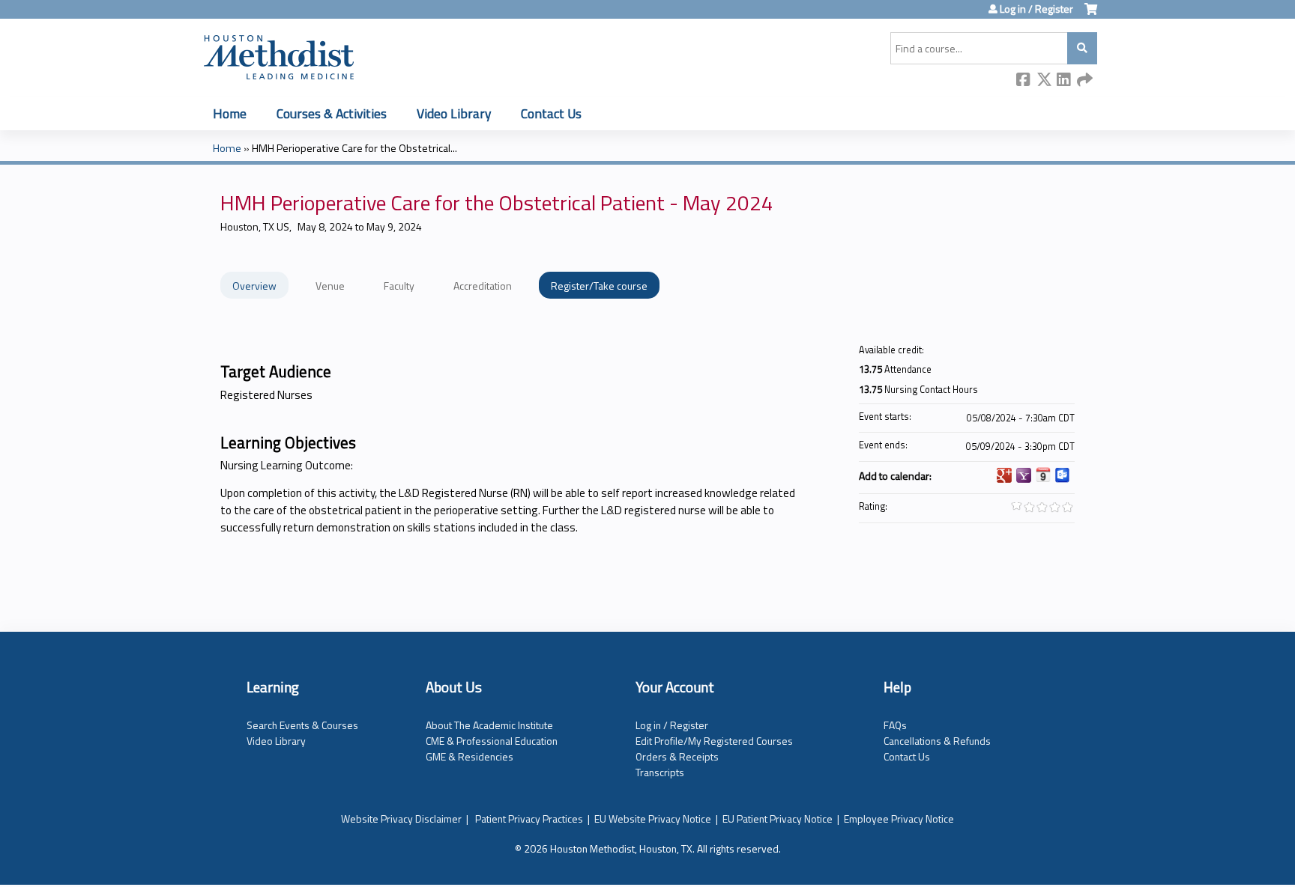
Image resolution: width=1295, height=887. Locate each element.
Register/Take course (599, 285)
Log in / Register (1036, 9)
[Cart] (1090, 14)
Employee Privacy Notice (899, 818)
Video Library (454, 113)
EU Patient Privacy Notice (777, 818)
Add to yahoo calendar (1023, 475)
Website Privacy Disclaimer (401, 818)
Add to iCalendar (1043, 474)
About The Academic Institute (489, 725)
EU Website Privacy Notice (652, 818)
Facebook (1023, 80)
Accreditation (482, 285)
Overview (254, 285)
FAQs (895, 725)
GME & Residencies (469, 756)
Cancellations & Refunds (937, 741)
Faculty (399, 285)
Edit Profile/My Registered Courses (714, 741)
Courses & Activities (332, 113)
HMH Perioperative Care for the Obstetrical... (354, 148)
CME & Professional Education (492, 741)
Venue (330, 285)
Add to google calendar (1004, 475)
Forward (1084, 80)
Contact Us (551, 113)
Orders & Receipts (677, 756)
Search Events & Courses (302, 725)
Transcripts (660, 772)
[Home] (279, 55)
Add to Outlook (1062, 475)
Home (230, 113)
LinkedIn (1064, 80)
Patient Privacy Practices (529, 818)
